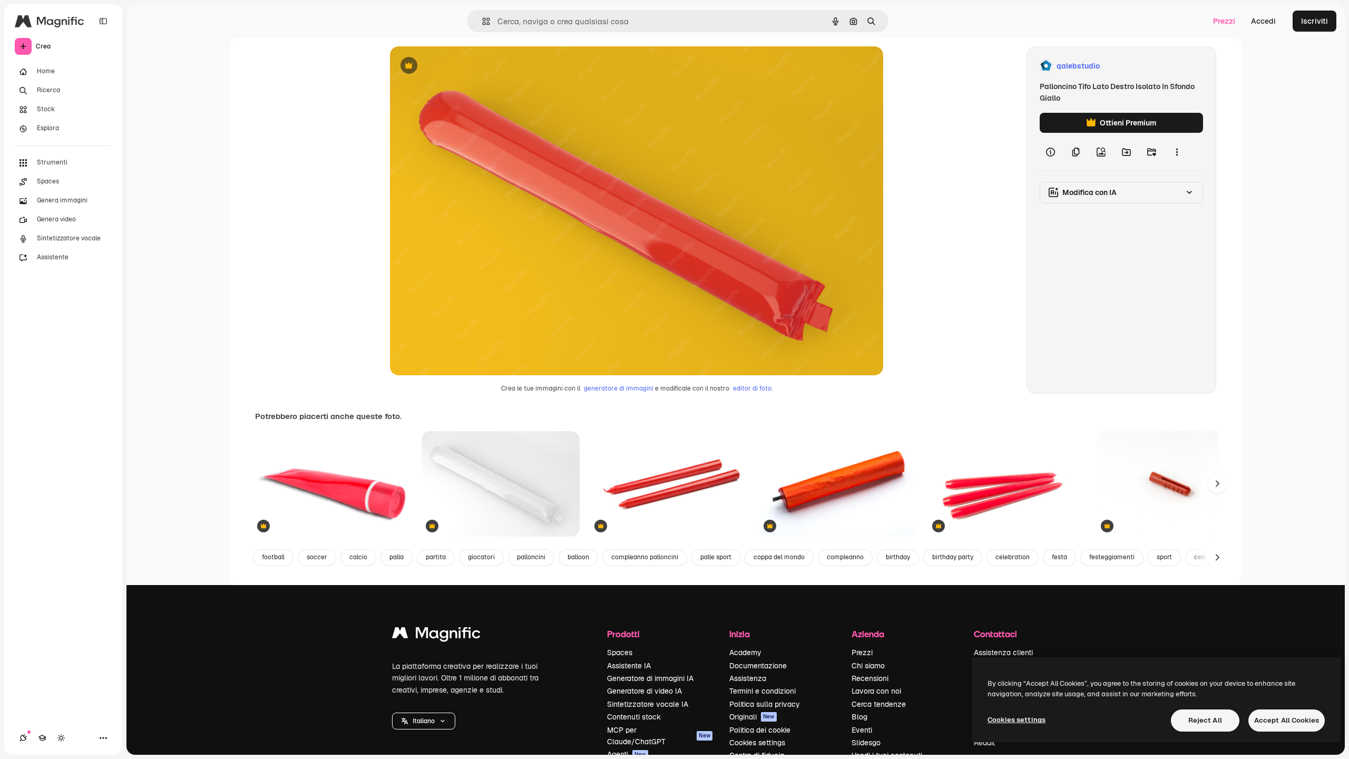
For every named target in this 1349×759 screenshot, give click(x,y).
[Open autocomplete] (481, 21)
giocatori (481, 557)
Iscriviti (1314, 21)
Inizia (739, 633)
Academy (745, 652)
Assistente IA (629, 665)
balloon (578, 557)
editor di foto (752, 388)
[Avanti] (1217, 484)
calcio (358, 557)
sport (1164, 557)
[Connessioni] (23, 737)
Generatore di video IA (644, 691)
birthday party (952, 557)
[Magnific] (436, 635)
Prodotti (623, 633)
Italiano (424, 721)
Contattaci (995, 633)
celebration (1012, 557)
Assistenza (747, 678)
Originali (752, 717)
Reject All (1205, 720)
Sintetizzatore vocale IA (647, 704)
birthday (898, 557)
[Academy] (42, 737)
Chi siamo (868, 665)
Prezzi (1224, 21)
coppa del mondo (779, 557)
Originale (459, 66)
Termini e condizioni (762, 691)
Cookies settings (757, 742)
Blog (859, 717)
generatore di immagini (618, 388)
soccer (317, 557)
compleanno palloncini (644, 557)
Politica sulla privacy (764, 704)
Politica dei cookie (759, 730)
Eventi (862, 730)
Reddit (984, 742)
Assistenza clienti (1003, 652)
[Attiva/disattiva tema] (61, 737)
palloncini (531, 557)
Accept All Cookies (1286, 720)
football (273, 557)
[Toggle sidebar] (103, 21)
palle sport (715, 557)
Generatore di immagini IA (650, 678)
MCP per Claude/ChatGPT (658, 735)
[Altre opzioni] (1176, 151)
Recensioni (870, 678)
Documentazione (758, 665)
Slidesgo (866, 742)
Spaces (619, 652)
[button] (423, 721)
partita (436, 557)
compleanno (845, 557)
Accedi (1263, 21)
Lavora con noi (876, 691)
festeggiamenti (1112, 557)
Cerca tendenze (879, 704)
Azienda (868, 633)
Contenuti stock (634, 717)
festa (1059, 557)
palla (396, 557)
